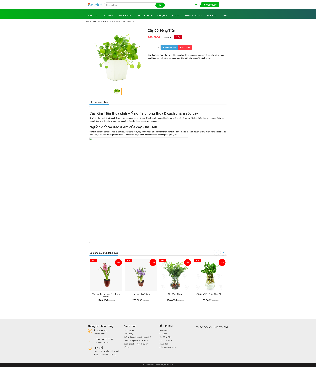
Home (88, 21)
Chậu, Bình (162, 16)
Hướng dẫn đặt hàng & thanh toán (138, 337)
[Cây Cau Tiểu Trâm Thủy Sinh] (210, 275)
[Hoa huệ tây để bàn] (141, 275)
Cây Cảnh (108, 16)
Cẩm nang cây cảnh (193, 16)
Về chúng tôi (129, 330)
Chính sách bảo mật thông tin (136, 344)
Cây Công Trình (125, 16)
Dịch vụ (175, 16)
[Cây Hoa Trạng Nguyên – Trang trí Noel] (106, 275)
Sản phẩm (96, 21)
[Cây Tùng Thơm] (175, 275)
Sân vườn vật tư (145, 16)
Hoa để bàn (116, 21)
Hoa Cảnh (92, 16)
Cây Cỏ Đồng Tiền (128, 21)
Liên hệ (224, 16)
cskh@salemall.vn (101, 342)
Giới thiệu (211, 16)
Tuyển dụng (128, 334)
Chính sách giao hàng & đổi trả (136, 340)
